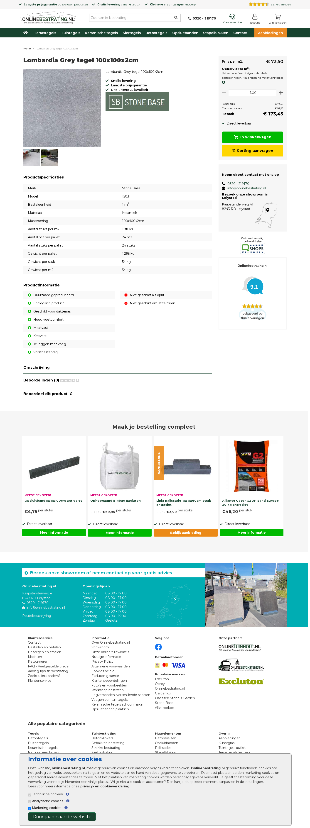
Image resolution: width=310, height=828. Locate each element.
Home (27, 48)
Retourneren (38, 661)
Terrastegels (45, 33)
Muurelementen (168, 733)
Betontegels (156, 33)
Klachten (35, 657)
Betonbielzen (165, 738)
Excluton (68, 4)
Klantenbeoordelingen (109, 681)
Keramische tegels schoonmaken (118, 704)
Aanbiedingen (270, 33)
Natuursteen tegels (43, 752)
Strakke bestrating (105, 748)
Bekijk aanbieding (185, 533)
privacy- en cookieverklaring (104, 786)
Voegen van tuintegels (109, 700)
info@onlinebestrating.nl (246, 188)
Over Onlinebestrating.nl (110, 642)
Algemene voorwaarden (110, 666)
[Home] (48, 17)
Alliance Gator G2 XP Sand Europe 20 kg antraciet (250, 502)
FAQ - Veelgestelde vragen (49, 666)
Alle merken (164, 708)
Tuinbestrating (103, 733)
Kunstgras (226, 743)
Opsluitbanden (185, 33)
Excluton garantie (105, 676)
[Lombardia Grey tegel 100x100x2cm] (62, 109)
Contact (240, 33)
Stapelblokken (215, 33)
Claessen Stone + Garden (175, 698)
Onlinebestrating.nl (170, 688)
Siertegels (132, 33)
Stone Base (164, 703)
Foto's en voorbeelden (109, 685)
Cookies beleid (102, 671)
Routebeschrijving (36, 616)
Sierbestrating (102, 752)
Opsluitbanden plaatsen (110, 709)
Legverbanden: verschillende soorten (120, 695)
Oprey (160, 684)
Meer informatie (54, 532)
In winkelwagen (255, 137)
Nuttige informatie (106, 657)
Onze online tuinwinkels (110, 652)
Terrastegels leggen (234, 752)
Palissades (163, 748)
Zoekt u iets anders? (44, 676)
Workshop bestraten (107, 690)
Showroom (100, 647)
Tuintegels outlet (232, 748)
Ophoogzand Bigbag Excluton (115, 500)
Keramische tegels (101, 33)
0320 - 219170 (238, 184)
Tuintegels (70, 33)
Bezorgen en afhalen (44, 652)
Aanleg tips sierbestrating (48, 671)
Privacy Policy (102, 661)
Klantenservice (39, 681)
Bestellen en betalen (44, 647)
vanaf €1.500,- (118, 4)
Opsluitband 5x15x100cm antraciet (53, 500)
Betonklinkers (102, 738)
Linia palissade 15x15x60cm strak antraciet (183, 502)
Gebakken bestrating (108, 743)
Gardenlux (163, 693)
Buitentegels (38, 743)
